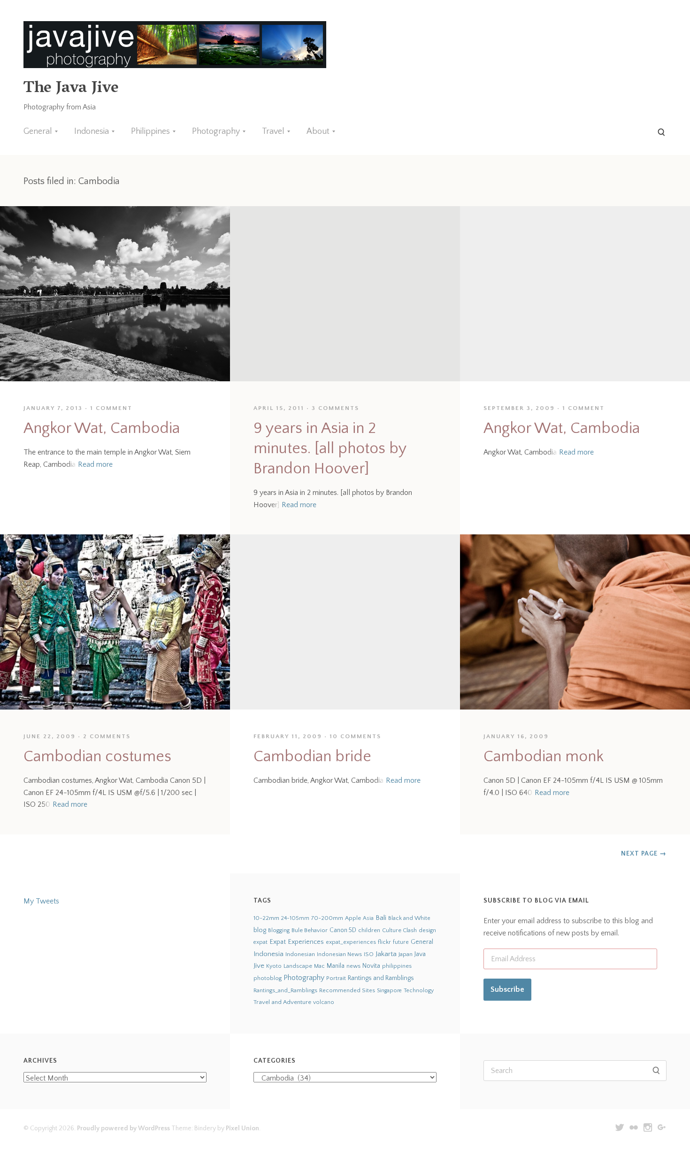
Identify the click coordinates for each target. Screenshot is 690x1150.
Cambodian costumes (97, 756)
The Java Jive (70, 89)
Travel (273, 131)
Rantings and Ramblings (381, 978)
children (369, 930)
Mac (319, 966)
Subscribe (507, 989)
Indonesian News (339, 954)
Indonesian (300, 954)
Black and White (409, 918)
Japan (406, 954)
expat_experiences (351, 942)
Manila (336, 966)
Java (420, 954)
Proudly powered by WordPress (123, 1128)
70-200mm (327, 918)
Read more (95, 464)
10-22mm (266, 918)
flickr (384, 942)
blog (259, 930)
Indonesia (91, 131)
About (318, 131)
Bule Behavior (309, 930)
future (401, 942)
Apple (353, 918)
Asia (368, 918)
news (353, 966)
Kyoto (274, 966)
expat (260, 942)
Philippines (150, 131)
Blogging (279, 930)
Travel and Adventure (282, 1002)
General (37, 131)
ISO (369, 954)
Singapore (389, 991)
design (427, 930)
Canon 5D (343, 930)
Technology (419, 991)
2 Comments (106, 736)
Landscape (298, 966)
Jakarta (386, 954)
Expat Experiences (296, 942)
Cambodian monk (543, 756)
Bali (381, 918)
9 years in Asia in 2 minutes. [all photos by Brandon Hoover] (329, 449)
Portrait (336, 978)
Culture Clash (399, 930)
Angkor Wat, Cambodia (101, 428)
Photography (216, 131)
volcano (323, 1002)
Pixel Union (242, 1128)
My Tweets (41, 901)
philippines (397, 966)
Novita (371, 966)
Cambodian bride (312, 756)
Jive (258, 966)
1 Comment (111, 408)
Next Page (644, 853)
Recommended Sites (347, 990)
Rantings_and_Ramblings (285, 991)
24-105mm (295, 918)
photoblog (267, 978)
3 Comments (335, 408)
